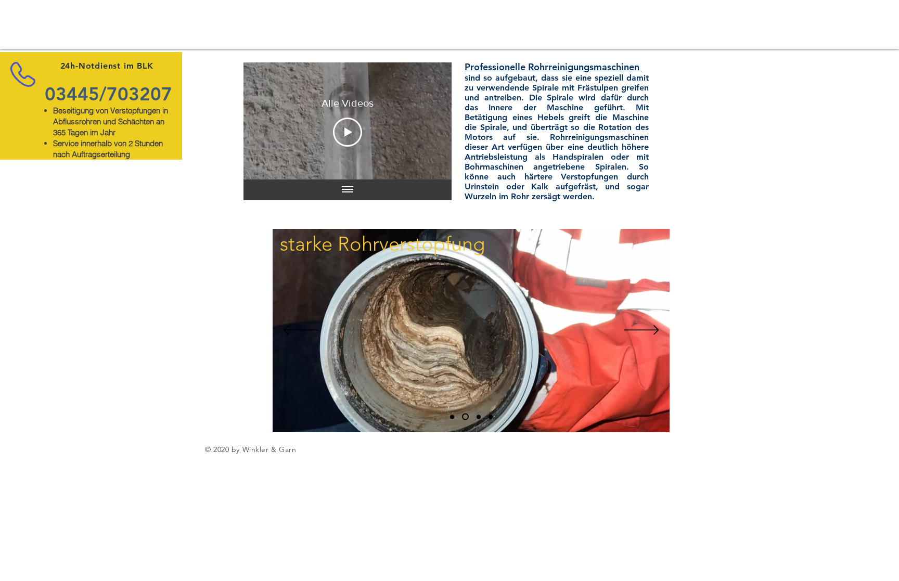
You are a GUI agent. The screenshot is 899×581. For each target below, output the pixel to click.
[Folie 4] (491, 417)
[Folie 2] (464, 417)
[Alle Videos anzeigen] (347, 189)
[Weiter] (641, 331)
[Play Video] (347, 132)
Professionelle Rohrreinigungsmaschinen (552, 67)
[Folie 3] (477, 417)
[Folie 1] (452, 417)
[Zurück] (301, 331)
